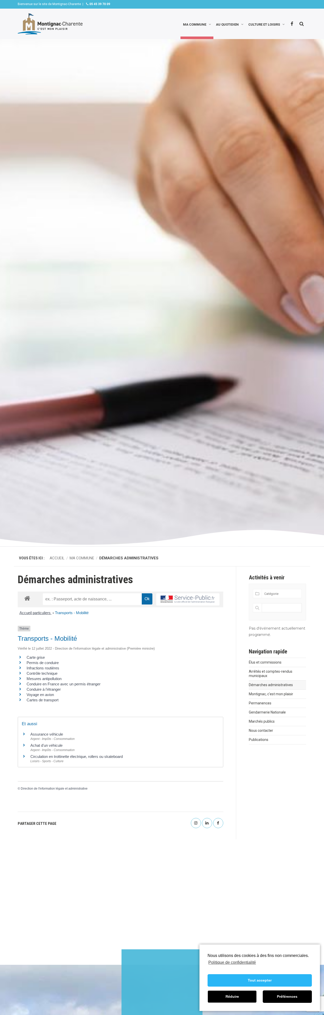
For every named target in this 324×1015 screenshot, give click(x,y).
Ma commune (194, 24)
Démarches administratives (271, 685)
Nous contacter (261, 730)
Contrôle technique (42, 673)
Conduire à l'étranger (44, 689)
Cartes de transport (42, 700)
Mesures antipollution (44, 678)
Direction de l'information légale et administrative (54, 788)
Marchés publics (262, 721)
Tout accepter (260, 980)
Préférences (287, 996)
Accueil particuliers (35, 613)
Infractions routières (43, 668)
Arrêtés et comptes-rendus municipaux (270, 673)
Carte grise (36, 657)
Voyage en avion (40, 694)
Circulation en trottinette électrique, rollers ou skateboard (76, 756)
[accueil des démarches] (27, 598)
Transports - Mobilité (72, 613)
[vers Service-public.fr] (187, 599)
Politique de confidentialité (232, 962)
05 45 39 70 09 (99, 4)
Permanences (260, 703)
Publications (258, 740)
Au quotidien (227, 24)
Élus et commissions (265, 662)
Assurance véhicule (46, 734)
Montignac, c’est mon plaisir (271, 694)
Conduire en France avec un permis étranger (63, 684)
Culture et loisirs (264, 24)
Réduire (232, 996)
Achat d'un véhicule (46, 745)
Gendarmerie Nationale (267, 712)
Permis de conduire (43, 663)
